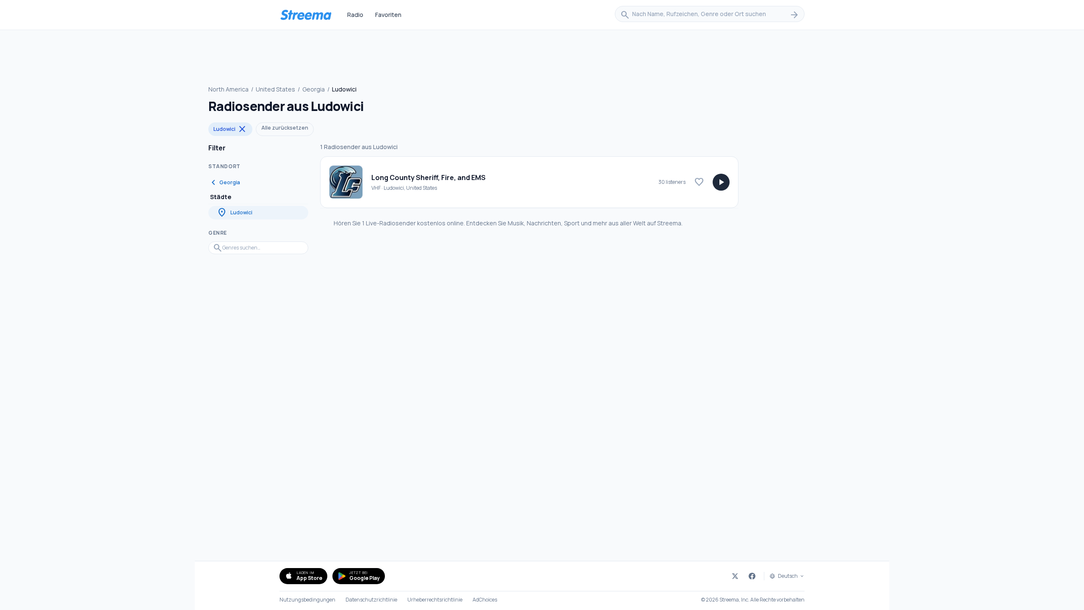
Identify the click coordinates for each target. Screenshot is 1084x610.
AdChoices (485, 599)
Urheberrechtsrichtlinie (434, 599)
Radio (355, 15)
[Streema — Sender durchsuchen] (305, 15)
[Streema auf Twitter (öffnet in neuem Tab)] (735, 576)
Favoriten (388, 15)
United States (275, 89)
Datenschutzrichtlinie (371, 599)
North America (228, 89)
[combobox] (710, 15)
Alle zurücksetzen (284, 127)
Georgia (313, 89)
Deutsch (788, 576)
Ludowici (230, 129)
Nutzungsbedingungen (307, 599)
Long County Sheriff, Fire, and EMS (428, 177)
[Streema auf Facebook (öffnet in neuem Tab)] (752, 576)
